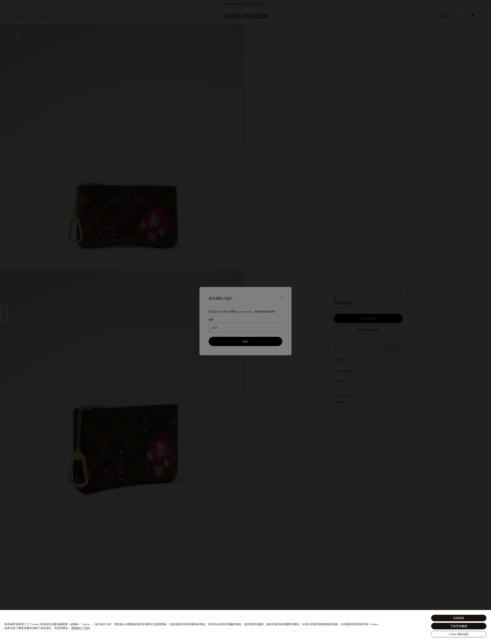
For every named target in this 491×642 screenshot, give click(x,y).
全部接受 (458, 618)
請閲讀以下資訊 (80, 628)
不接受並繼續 (459, 626)
